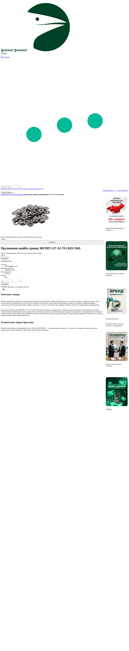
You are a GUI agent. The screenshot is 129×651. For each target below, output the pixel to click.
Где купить (23, 189)
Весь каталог (5, 57)
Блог (12, 189)
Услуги (16, 189)
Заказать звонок (6, 192)
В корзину (52, 242)
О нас (8, 189)
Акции (3, 189)
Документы (31, 189)
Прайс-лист (39, 189)
